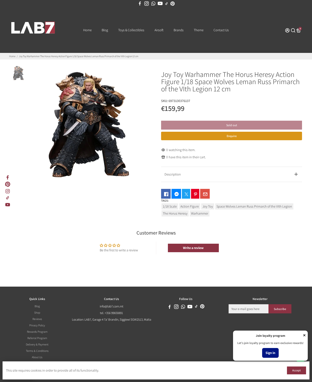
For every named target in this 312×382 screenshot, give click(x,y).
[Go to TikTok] (166, 3)
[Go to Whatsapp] (153, 3)
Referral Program (37, 338)
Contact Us (221, 30)
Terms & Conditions (37, 351)
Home (87, 30)
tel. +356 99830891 (111, 313)
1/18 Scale (170, 206)
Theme (199, 30)
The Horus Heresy (175, 213)
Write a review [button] (193, 248)
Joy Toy (207, 206)
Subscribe (280, 309)
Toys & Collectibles (131, 30)
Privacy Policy (37, 325)
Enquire (232, 136)
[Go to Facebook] (140, 3)
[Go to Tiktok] (7, 197)
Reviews (37, 319)
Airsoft (159, 30)
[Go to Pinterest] (172, 3)
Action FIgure (189, 206)
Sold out (231, 125)
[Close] (304, 335)
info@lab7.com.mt (111, 306)
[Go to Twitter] (186, 194)
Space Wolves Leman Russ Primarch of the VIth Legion (254, 206)
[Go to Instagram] (146, 3)
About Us (37, 357)
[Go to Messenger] (176, 194)
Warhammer (199, 213)
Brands (179, 30)
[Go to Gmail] (205, 194)
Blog (105, 30)
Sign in (270, 353)
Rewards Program (37, 332)
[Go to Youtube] (160, 3)
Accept (296, 370)
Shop (37, 312)
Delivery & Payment (37, 344)
